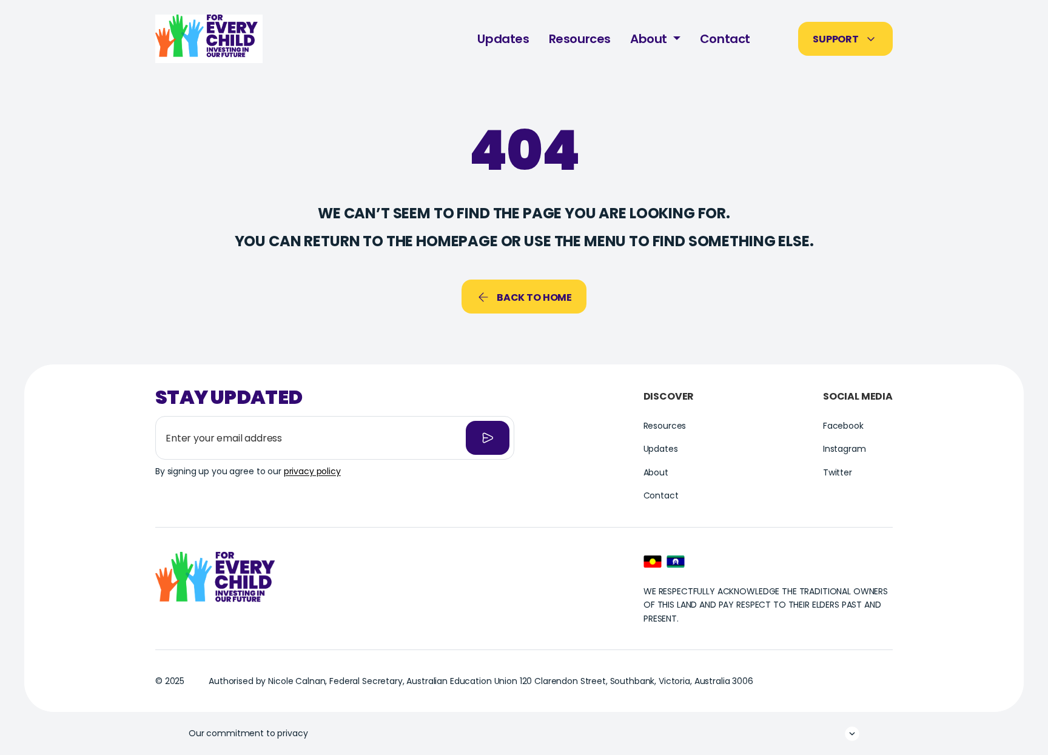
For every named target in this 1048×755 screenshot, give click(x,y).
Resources (580, 38)
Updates (503, 38)
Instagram (844, 449)
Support (836, 39)
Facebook (843, 426)
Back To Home (534, 297)
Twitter (837, 472)
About (650, 38)
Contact (725, 38)
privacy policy (312, 471)
